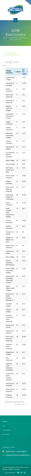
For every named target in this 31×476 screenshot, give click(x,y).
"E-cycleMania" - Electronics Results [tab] (12, 54)
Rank (18, 72)
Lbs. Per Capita (24, 72)
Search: (3, 65)
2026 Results (23, 37)
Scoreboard (12, 37)
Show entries (11, 62)
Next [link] (23, 404)
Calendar (6, 434)
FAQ (4, 425)
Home (5, 37)
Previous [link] (18, 404)
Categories (6, 430)
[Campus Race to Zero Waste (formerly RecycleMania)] (15, 9)
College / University (9, 72)
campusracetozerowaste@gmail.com (18, 455)
